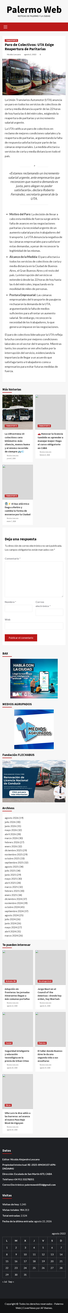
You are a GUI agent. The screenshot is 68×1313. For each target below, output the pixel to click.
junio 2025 (10, 874)
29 (7, 1274)
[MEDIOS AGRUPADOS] (34, 729)
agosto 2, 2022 (30, 54)
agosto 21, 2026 (45, 1006)
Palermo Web (34, 9)
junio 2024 (10, 923)
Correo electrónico (43, 603)
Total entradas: (11, 1215)
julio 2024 (10, 919)
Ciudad (9, 1043)
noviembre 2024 (14, 902)
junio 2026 (10, 825)
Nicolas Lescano (14, 54)
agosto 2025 (12, 866)
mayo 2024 (11, 927)
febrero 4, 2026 (45, 455)
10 (25, 1254)
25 (34, 1267)
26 (43, 1267)
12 (43, 1254)
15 (7, 1261)
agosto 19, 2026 (45, 1068)
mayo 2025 (11, 878)
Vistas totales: (11, 1209)
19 (43, 1261)
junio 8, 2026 (11, 458)
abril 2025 (10, 882)
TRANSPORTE (11, 40)
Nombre (10, 601)
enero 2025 (11, 894)
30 (16, 1274)
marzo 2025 (11, 886)
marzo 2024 (11, 935)
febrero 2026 (12, 842)
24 (25, 1267)
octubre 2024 (12, 906)
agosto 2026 (12, 817)
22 (7, 1267)
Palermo (42, 1043)
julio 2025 (10, 870)
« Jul (4, 1281)
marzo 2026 (11, 838)
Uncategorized (45, 981)
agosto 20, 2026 (12, 1068)
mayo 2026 (11, 829)
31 (25, 1274)
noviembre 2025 (14, 854)
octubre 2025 (12, 858)
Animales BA (11, 981)
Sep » (11, 1281)
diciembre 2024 (13, 898)
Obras (8, 1105)
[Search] (62, 26)
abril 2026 (10, 834)
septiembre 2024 (14, 911)
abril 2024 (10, 931)
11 (34, 1254)
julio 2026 (10, 821)
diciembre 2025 (13, 850)
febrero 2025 (12, 890)
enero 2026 (11, 846)
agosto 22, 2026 (12, 1006)
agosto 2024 (12, 915)
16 (16, 1261)
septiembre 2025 (14, 862)
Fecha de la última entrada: (18, 1221)
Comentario (13, 558)
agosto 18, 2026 (12, 1130)
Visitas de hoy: (11, 1204)
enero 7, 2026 (11, 521)
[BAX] (34, 678)
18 (34, 1261)
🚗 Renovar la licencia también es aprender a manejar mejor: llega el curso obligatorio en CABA (50, 441)
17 (25, 1261)
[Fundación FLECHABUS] (34, 781)
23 (16, 1267)
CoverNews (29, 1307)
